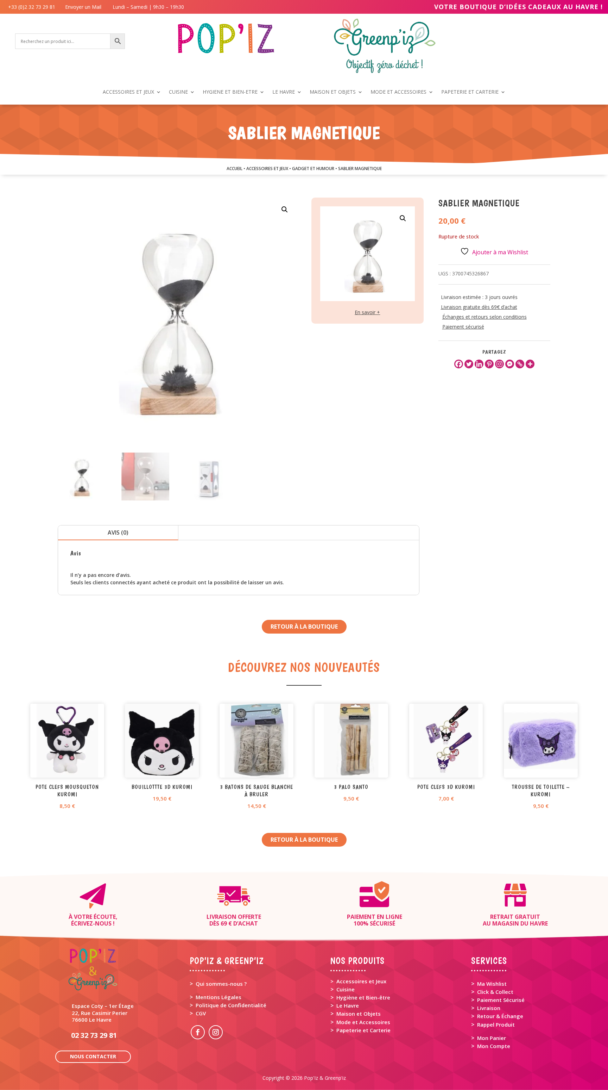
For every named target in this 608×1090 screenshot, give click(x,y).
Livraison (488, 1007)
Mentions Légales (218, 997)
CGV (201, 1013)
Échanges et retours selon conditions (484, 316)
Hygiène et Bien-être (363, 997)
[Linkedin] (479, 364)
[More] (530, 364)
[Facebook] (458, 364)
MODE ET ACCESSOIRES (398, 92)
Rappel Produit (496, 1024)
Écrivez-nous (91, 923)
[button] (284, 209)
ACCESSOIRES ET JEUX (128, 92)
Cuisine (345, 989)
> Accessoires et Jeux (358, 981)
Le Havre (347, 1005)
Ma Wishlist (492, 983)
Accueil (234, 169)
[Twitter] (468, 364)
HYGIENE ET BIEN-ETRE (230, 92)
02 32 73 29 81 (94, 1035)
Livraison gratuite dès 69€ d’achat (479, 307)
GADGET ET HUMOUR (313, 169)
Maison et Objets (358, 1013)
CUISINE (178, 92)
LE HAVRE (283, 92)
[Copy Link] (519, 364)
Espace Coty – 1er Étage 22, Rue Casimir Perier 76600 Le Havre (103, 1012)
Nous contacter (93, 1056)
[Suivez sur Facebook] (198, 1032)
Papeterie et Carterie (363, 1030)
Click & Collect (495, 991)
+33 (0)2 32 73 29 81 (33, 7)
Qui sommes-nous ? (221, 983)
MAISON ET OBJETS (333, 92)
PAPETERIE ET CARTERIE (470, 92)
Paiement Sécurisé (501, 999)
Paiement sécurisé (463, 326)
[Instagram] (499, 364)
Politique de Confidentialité (231, 1005)
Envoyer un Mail (82, 7)
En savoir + (367, 312)
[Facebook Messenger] (509, 364)
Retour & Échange (500, 1016)
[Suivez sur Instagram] (216, 1032)
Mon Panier (491, 1037)
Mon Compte (493, 1045)
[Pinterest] (489, 364)
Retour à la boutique (304, 626)
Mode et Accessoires (363, 1022)
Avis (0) (118, 532)
